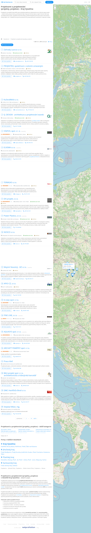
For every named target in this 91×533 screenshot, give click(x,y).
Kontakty (33, 524)
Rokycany (39, 460)
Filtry (51, 41)
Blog (38, 527)
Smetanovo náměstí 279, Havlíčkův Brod (11, 409)
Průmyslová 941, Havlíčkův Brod (9, 393)
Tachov (44, 460)
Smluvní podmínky (12, 524)
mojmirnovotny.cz (19, 278)
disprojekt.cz (18, 211)
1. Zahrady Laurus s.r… (68, 264)
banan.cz (17, 385)
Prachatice (40, 452)
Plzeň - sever (31, 460)
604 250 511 (30, 278)
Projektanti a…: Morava (40, 468)
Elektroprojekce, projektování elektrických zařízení (13, 431)
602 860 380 (18, 368)
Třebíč (24, 446)
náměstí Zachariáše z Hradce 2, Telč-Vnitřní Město (13, 68)
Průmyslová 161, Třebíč (19, 302)
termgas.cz (18, 194)
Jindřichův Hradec (26, 452)
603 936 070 (27, 76)
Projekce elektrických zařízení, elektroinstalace (47, 431)
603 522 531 (28, 211)
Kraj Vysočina (9, 444)
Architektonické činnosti (26, 485)
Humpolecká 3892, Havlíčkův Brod (22, 185)
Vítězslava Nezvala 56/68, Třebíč (22, 351)
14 (31, 418)
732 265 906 (18, 414)
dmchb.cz (17, 402)
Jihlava (12, 446)
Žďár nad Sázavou (31, 446)
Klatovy (10, 460)
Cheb (2, 465)
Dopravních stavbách (35, 495)
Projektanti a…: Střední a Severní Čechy (25, 468)
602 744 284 (26, 243)
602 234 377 (26, 402)
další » (35, 418)
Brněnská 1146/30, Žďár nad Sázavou (10, 219)
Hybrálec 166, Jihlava (6, 53)
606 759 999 (18, 295)
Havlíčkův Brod (5, 446)
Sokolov (15, 465)
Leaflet (80, 4)
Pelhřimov (18, 446)
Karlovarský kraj (10, 463)
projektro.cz (18, 76)
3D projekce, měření (6, 429)
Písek (34, 452)
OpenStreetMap (86, 4)
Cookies (48, 524)
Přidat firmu (22, 524)
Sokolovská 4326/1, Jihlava (20, 134)
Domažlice (4, 460)
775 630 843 (18, 227)
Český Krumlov (16, 452)
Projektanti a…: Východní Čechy (8, 468)
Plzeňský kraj (8, 457)
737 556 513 (31, 110)
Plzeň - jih (16, 460)
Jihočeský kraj (9, 449)
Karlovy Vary (8, 465)
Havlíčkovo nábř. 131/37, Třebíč (22, 201)
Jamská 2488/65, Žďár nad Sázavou (22, 335)
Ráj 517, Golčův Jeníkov (7, 287)
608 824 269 (26, 385)
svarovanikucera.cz (20, 110)
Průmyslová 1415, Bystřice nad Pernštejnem (12, 235)
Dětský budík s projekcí (24, 429)
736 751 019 (27, 194)
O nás (27, 524)
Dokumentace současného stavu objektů (46, 429)
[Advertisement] (26, 28)
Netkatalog (8, 2)
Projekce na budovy (41, 432)
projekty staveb (36, 120)
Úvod (4, 524)
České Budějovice (6, 452)
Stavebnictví (6, 39)
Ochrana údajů (40, 524)
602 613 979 (18, 159)
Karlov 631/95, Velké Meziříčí (8, 150)
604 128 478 (30, 61)
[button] (67, 275)
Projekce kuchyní (22, 432)
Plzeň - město (23, 460)
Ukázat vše (3, 436)
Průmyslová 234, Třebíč (19, 318)
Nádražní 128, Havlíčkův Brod (8, 378)
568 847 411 (18, 356)
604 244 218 (30, 142)
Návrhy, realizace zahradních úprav (27, 431)
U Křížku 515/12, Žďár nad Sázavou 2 (10, 102)
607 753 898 (18, 126)
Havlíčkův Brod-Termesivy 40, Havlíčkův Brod (12, 364)
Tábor (2, 454)
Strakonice (46, 452)
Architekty (19, 495)
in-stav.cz (17, 310)
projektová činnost (34, 156)
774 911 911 (18, 327)
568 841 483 (26, 310)
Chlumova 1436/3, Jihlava (7, 118)
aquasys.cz (18, 343)
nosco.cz (17, 243)
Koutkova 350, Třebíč (6, 270)
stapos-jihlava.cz (19, 142)
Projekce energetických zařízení (9, 432)
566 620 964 (27, 343)
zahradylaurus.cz (19, 61)
